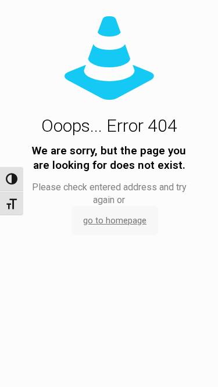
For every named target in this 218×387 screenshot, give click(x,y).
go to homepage (114, 220)
